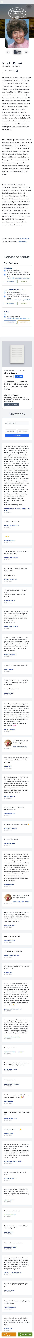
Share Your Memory (12, 405)
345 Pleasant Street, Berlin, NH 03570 (18, 300)
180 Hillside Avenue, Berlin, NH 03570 (18, 278)
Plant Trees (24, 281)
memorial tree (24, 238)
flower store (22, 241)
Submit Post (17, 435)
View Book (9, 376)
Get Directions (10, 281)
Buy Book (19, 376)
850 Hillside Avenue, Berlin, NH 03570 (18, 318)
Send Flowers (23, 322)
